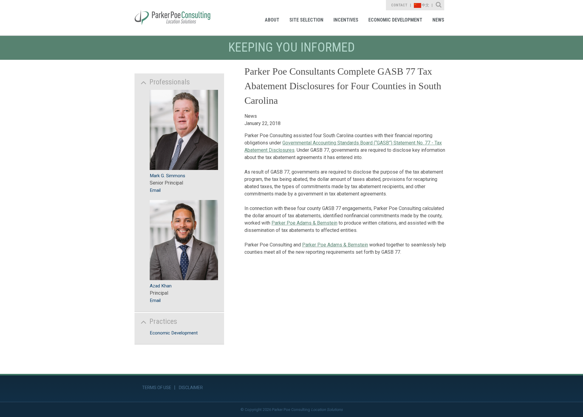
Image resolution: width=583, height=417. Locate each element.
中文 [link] (425, 5)
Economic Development (174, 333)
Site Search (439, 5)
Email (155, 190)
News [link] (438, 20)
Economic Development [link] (395, 20)
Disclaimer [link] (191, 387)
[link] (172, 17)
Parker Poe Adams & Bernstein (304, 223)
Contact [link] (399, 5)
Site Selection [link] (306, 20)
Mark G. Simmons (167, 175)
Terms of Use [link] (156, 387)
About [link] (272, 20)
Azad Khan (161, 286)
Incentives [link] (345, 20)
